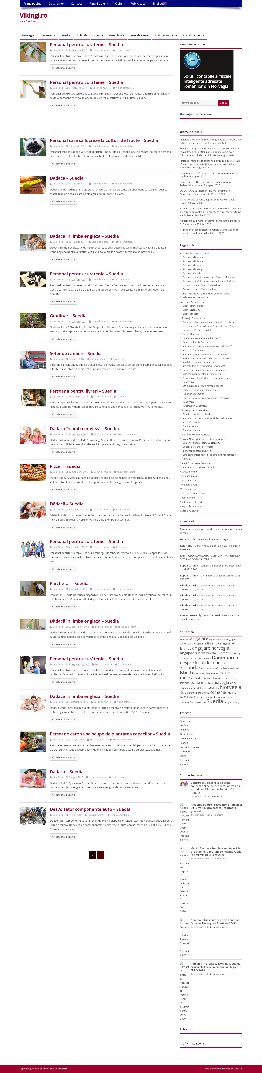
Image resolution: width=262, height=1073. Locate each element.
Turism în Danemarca (193, 393)
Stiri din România (166, 35)
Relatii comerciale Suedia (195, 297)
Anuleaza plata (188, 475)
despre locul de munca (202, 662)
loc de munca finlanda (207, 678)
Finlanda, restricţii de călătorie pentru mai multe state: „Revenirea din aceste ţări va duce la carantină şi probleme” (210, 164)
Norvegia (28, 35)
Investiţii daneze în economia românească (204, 365)
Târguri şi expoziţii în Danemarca (199, 389)
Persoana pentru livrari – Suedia (83, 391)
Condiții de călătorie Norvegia (198, 446)
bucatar (211, 653)
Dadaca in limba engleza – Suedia (84, 236)
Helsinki (234, 668)
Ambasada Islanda (192, 265)
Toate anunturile (189, 510)
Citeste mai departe (63, 67)
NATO (210, 688)
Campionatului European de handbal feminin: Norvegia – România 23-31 (215, 921)
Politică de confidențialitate (195, 434)
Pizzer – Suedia (65, 466)
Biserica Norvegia (192, 309)
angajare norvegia (210, 648)
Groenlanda (116, 35)
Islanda (98, 35)
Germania (211, 668)
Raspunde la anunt (190, 506)
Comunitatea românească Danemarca (202, 338)
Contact (76, 4)
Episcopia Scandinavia (192, 302)
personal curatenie (198, 692)
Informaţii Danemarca (192, 318)
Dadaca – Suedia (67, 178)
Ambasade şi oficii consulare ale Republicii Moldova (209, 277)
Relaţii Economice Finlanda (195, 463)
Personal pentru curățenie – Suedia (86, 659)
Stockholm (196, 702)
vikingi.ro (237, 702)
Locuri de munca (193, 35)
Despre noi (56, 4)
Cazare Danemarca (192, 334)
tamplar (228, 702)
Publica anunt (187, 497)
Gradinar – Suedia (68, 315)
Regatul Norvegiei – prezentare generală (202, 439)
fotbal (202, 668)
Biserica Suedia (190, 313)
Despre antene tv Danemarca (197, 342)
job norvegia (211, 673)
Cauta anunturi (188, 480)
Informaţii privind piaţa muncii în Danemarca (205, 354)
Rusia (230, 692)
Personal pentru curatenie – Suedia (86, 44)
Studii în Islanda (190, 426)
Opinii (119, 4)
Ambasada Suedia (192, 273)
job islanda (199, 673)
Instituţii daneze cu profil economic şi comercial (207, 358)
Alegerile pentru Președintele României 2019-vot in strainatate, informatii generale (216, 808)
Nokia (216, 688)
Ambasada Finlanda (193, 261)
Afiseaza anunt (188, 471)
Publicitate (138, 4)
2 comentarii (119, 359)
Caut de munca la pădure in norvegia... (208, 539)
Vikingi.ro (33, 15)
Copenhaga (234, 653)
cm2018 (222, 653)
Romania (218, 692)
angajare (199, 638)
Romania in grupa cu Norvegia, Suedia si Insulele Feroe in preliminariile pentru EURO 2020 (216, 967)
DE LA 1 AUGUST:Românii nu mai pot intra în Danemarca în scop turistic (205, 192)
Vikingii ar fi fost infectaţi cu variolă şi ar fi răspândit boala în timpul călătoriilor (209, 231)
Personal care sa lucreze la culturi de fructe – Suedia (104, 140)
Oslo (183, 692)
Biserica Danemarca (193, 305)
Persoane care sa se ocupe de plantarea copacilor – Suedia (110, 734)
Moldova (201, 688)
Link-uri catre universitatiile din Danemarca (204, 370)
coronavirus (186, 658)
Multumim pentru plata (193, 493)
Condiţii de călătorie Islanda (197, 414)
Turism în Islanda (191, 430)
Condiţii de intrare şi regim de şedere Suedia (205, 293)
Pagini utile (97, 4)
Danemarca (47, 35)
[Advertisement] (174, 18)
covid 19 (197, 658)
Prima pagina (32, 4)
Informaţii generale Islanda (195, 410)
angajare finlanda (206, 643)
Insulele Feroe (139, 35)
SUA (204, 702)
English (158, 4)
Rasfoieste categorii (191, 502)
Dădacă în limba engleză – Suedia (84, 428)
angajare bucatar (217, 639)
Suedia (66, 35)
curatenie (206, 658)
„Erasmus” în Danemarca (195, 405)
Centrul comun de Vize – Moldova (200, 289)
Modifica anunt (188, 489)
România (185, 760)
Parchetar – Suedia (69, 583)
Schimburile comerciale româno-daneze (203, 385)
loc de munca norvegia (209, 682)
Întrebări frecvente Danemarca (198, 362)
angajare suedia (193, 653)
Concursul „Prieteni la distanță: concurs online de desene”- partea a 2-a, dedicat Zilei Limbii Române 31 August (216, 787)
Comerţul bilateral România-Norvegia (201, 442)
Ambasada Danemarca (194, 257)
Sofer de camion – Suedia (76, 353)
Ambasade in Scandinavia (194, 253)
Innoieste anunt (188, 484)
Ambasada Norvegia (193, 269)
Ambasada (185, 639)
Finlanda (81, 35)
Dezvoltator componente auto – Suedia (90, 809)
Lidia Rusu (58, 50)
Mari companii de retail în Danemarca (202, 373)
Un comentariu (122, 279)
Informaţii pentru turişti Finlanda (199, 467)
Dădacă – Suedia (67, 504)
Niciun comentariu (125, 50)
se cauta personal (205, 697)
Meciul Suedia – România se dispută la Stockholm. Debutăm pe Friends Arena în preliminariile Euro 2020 (216, 851)
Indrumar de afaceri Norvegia (198, 450)
